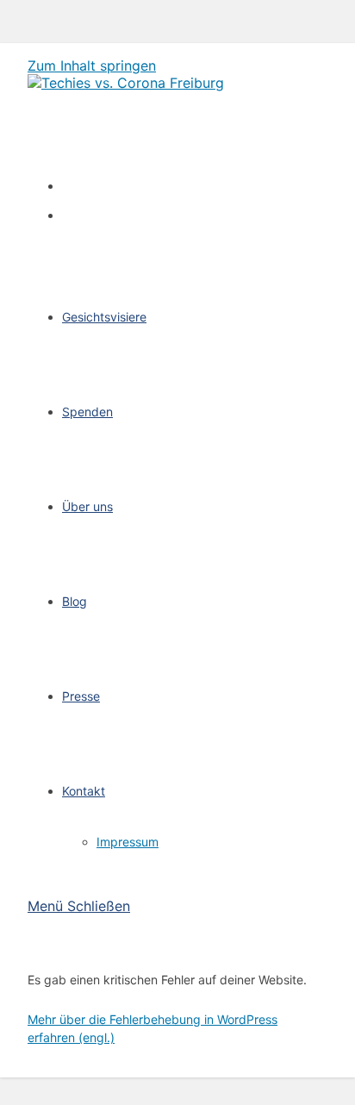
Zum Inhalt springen (92, 65)
